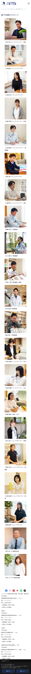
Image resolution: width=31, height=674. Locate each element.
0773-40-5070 (7, 600)
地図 (20, 598)
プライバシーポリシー (17, 666)
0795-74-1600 (7, 617)
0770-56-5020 (7, 634)
